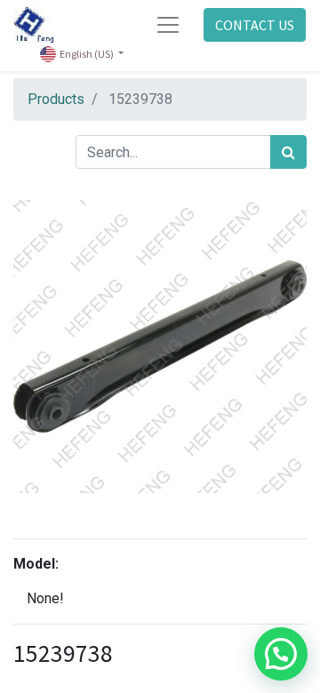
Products (56, 99)
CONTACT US (254, 25)
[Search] (288, 152)
